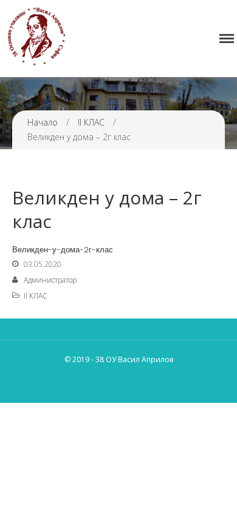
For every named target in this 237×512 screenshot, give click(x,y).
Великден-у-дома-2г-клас (62, 249)
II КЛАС (91, 122)
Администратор (50, 280)
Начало (42, 122)
